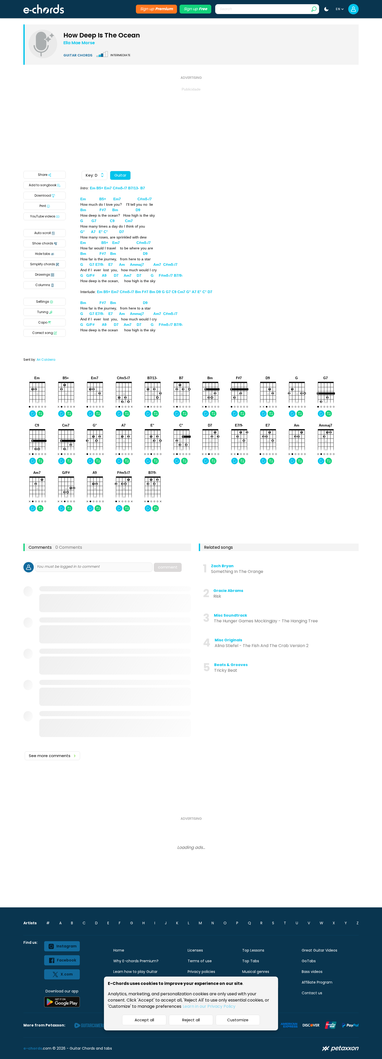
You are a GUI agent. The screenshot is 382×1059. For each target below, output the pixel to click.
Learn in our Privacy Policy (209, 1006)
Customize (237, 1020)
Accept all (144, 1020)
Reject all (191, 1020)
